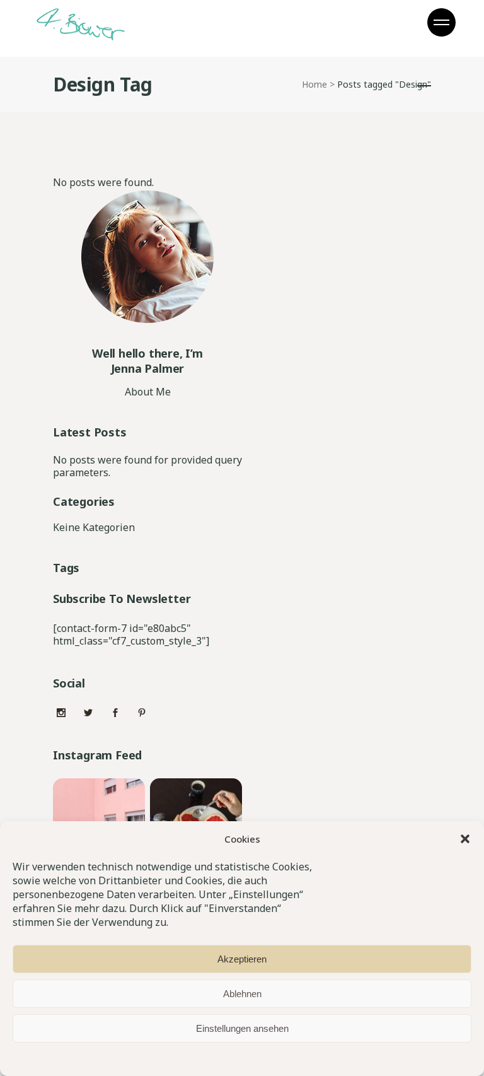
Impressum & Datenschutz (218, 1058)
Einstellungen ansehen (242, 1028)
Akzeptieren (242, 959)
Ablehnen (242, 993)
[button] (465, 839)
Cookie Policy (139, 1058)
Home (314, 84)
